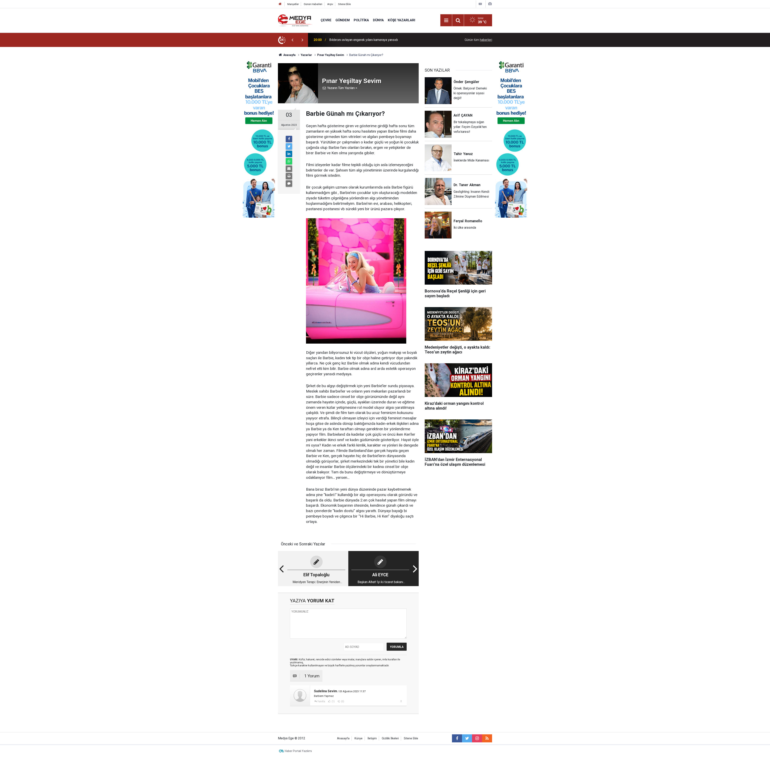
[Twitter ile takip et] (467, 738)
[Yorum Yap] (289, 183)
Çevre (326, 20)
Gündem (342, 20)
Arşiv (330, 4)
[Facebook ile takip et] (457, 738)
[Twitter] (289, 146)
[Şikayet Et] (401, 701)
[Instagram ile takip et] (477, 738)
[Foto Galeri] (490, 4)
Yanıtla (321, 701)
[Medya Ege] (295, 20)
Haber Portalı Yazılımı (298, 751)
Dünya (378, 20)
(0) (342, 701)
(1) (333, 701)
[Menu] (446, 20)
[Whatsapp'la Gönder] (289, 161)
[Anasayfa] (280, 4)
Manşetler (293, 4)
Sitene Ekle (344, 4)
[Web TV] (480, 4)
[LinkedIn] (289, 154)
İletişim (372, 738)
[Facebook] (289, 139)
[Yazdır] (289, 176)
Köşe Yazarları (401, 20)
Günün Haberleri (313, 4)
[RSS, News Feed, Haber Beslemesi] (487, 738)
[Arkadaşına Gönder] (289, 168)
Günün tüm (478, 40)
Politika (361, 20)
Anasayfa (343, 738)
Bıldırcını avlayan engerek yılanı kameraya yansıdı (363, 40)
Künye (359, 738)
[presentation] (292, 40)
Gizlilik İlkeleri (390, 738)
